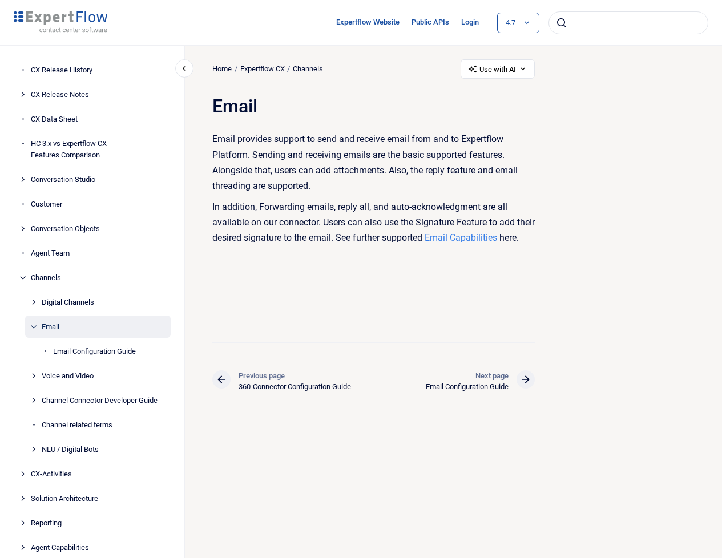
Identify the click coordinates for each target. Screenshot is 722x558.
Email (50, 326)
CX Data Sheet (54, 119)
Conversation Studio (63, 179)
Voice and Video (68, 375)
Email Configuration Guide (94, 351)
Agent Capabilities (60, 547)
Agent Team (50, 253)
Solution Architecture (64, 498)
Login (470, 22)
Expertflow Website (368, 22)
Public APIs (430, 22)
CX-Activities (51, 474)
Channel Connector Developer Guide (100, 400)
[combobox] (628, 23)
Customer (46, 204)
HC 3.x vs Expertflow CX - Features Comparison (71, 150)
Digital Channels (68, 302)
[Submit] (561, 23)
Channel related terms (77, 424)
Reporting (46, 523)
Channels (46, 277)
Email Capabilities (461, 237)
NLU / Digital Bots (70, 449)
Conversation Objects (65, 228)
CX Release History (61, 70)
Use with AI (497, 69)
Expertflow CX (262, 68)
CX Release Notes (60, 95)
